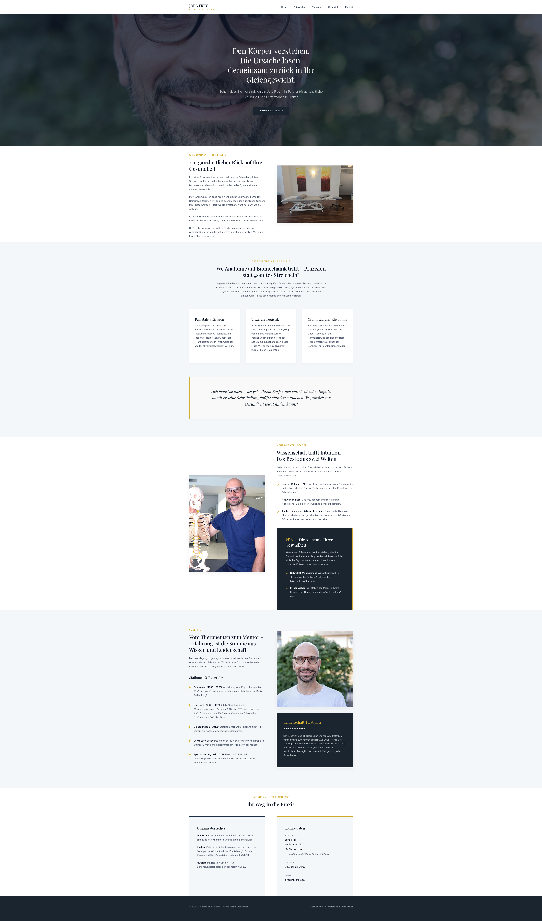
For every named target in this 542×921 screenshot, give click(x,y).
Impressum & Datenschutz (340, 906)
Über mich (333, 7)
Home (284, 7)
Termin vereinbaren (271, 111)
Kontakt (349, 7)
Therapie (316, 7)
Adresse (289, 835)
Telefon (289, 862)
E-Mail (288, 875)
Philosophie (299, 7)
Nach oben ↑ (317, 906)
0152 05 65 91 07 (295, 866)
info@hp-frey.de (295, 879)
